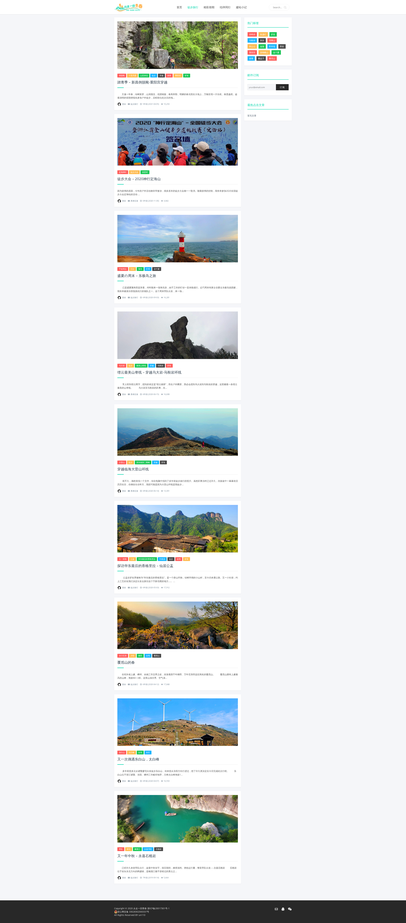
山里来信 (144, 75)
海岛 (140, 269)
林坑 (129, 849)
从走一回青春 (140, 908)
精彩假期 (209, 7)
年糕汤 (162, 559)
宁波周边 (123, 269)
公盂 (132, 559)
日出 (132, 269)
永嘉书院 (148, 849)
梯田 (140, 655)
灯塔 (148, 269)
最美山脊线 (141, 365)
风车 (148, 752)
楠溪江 (137, 849)
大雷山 (122, 462)
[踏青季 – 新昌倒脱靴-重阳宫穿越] (177, 45)
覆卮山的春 (126, 662)
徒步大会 (134, 172)
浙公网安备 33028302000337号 (133, 911)
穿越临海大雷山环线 (133, 469)
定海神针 (123, 172)
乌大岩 (122, 365)
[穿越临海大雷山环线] (177, 432)
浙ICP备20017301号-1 (158, 908)
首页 (179, 7)
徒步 (154, 75)
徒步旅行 (192, 7)
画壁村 (145, 172)
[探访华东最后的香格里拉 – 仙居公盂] (177, 529)
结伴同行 (225, 7)
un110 (142, 915)
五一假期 (123, 559)
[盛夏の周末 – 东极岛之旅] (177, 239)
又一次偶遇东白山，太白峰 (138, 759)
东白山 (122, 752)
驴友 (187, 75)
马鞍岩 (160, 365)
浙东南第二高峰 (143, 462)
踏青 (169, 75)
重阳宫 (178, 75)
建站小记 (241, 7)
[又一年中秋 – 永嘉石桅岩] (177, 819)
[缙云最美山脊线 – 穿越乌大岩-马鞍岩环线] (177, 335)
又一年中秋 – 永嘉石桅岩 (136, 855)
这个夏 (157, 269)
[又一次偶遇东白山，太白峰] (177, 722)
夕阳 (132, 655)
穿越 (161, 75)
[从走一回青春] (132, 7)
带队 (121, 849)
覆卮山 (157, 655)
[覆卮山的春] (177, 626)
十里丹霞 (132, 75)
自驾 (179, 559)
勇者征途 (134, 200)
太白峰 (131, 752)
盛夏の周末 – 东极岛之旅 (136, 275)
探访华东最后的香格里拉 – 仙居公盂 (145, 565)
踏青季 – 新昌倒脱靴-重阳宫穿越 (142, 82)
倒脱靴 (122, 75)
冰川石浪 (123, 655)
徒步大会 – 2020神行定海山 (139, 178)
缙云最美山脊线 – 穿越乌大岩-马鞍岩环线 (149, 372)
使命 (124, 104)
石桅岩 (158, 849)
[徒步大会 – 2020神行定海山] (177, 142)
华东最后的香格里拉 (146, 559)
